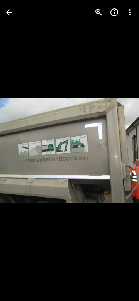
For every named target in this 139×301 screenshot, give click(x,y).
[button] (21, 150)
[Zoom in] (99, 12)
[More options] (129, 12)
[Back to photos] (9, 12)
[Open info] (114, 12)
